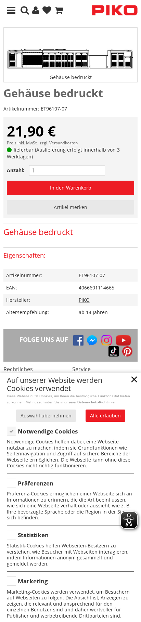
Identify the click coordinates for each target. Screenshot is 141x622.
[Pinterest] (127, 351)
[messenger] (92, 340)
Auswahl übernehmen (46, 415)
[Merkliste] (47, 10)
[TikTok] (113, 351)
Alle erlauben (105, 415)
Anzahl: (15, 170)
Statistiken (33, 535)
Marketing (33, 581)
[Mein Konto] (35, 10)
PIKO (84, 300)
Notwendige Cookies (48, 431)
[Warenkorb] (59, 10)
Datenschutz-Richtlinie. (96, 402)
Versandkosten (63, 143)
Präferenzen (35, 483)
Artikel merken (70, 207)
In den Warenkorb (70, 187)
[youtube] (123, 340)
